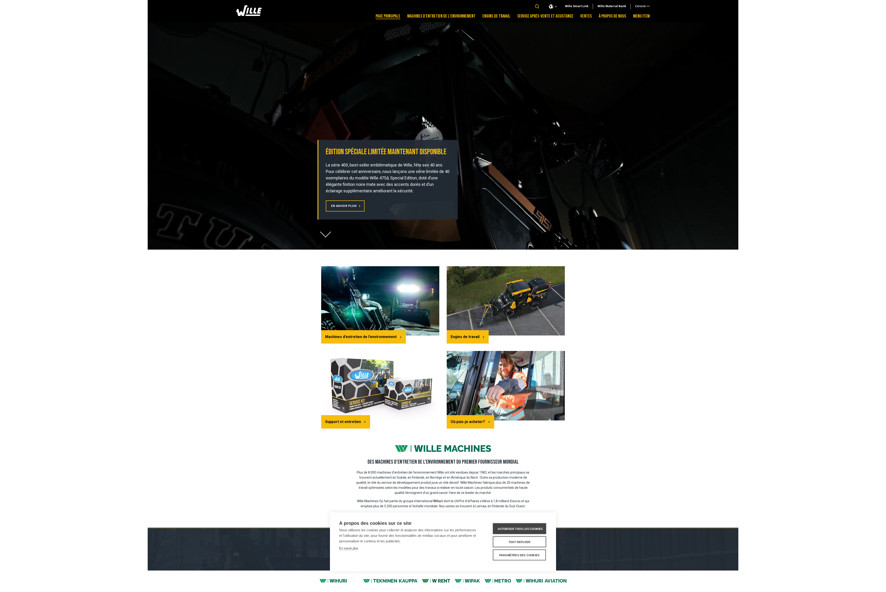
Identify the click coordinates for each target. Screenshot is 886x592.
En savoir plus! (344, 206)
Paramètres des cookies (519, 555)
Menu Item (641, 16)
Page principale (388, 16)
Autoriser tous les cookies (520, 529)
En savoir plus (348, 548)
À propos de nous (612, 16)
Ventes (586, 16)
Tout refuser (519, 542)
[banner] (249, 14)
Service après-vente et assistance (545, 16)
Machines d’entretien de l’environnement (441, 16)
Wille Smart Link (576, 6)
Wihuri (438, 501)
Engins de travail (496, 16)
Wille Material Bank (612, 6)
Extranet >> (642, 6)
